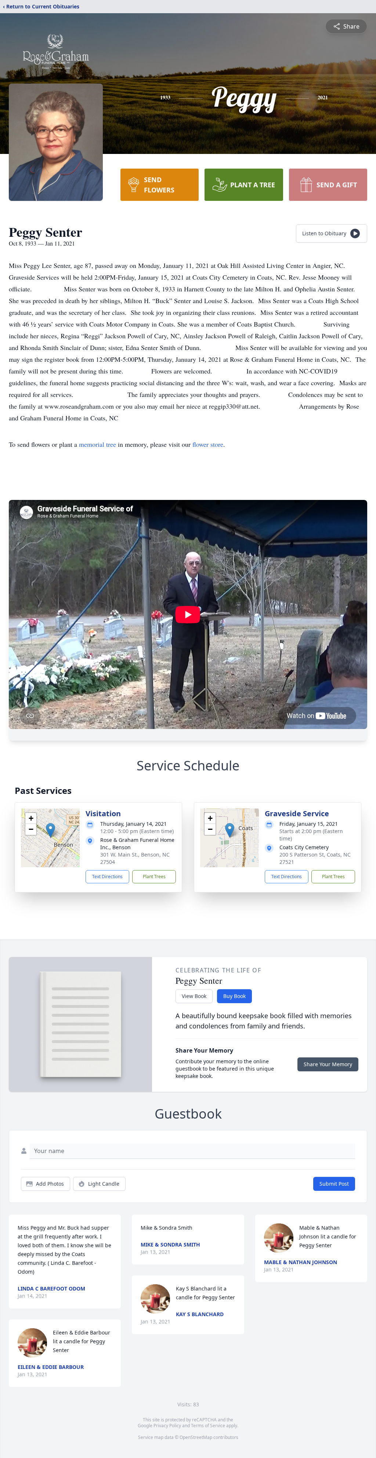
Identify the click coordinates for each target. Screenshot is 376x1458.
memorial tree (97, 444)
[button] (50, 830)
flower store (207, 444)
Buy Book (234, 996)
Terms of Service (208, 1425)
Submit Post (334, 1183)
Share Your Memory (328, 1064)
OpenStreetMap (196, 1437)
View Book (194, 996)
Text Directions (107, 876)
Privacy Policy (167, 1425)
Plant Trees (154, 876)
